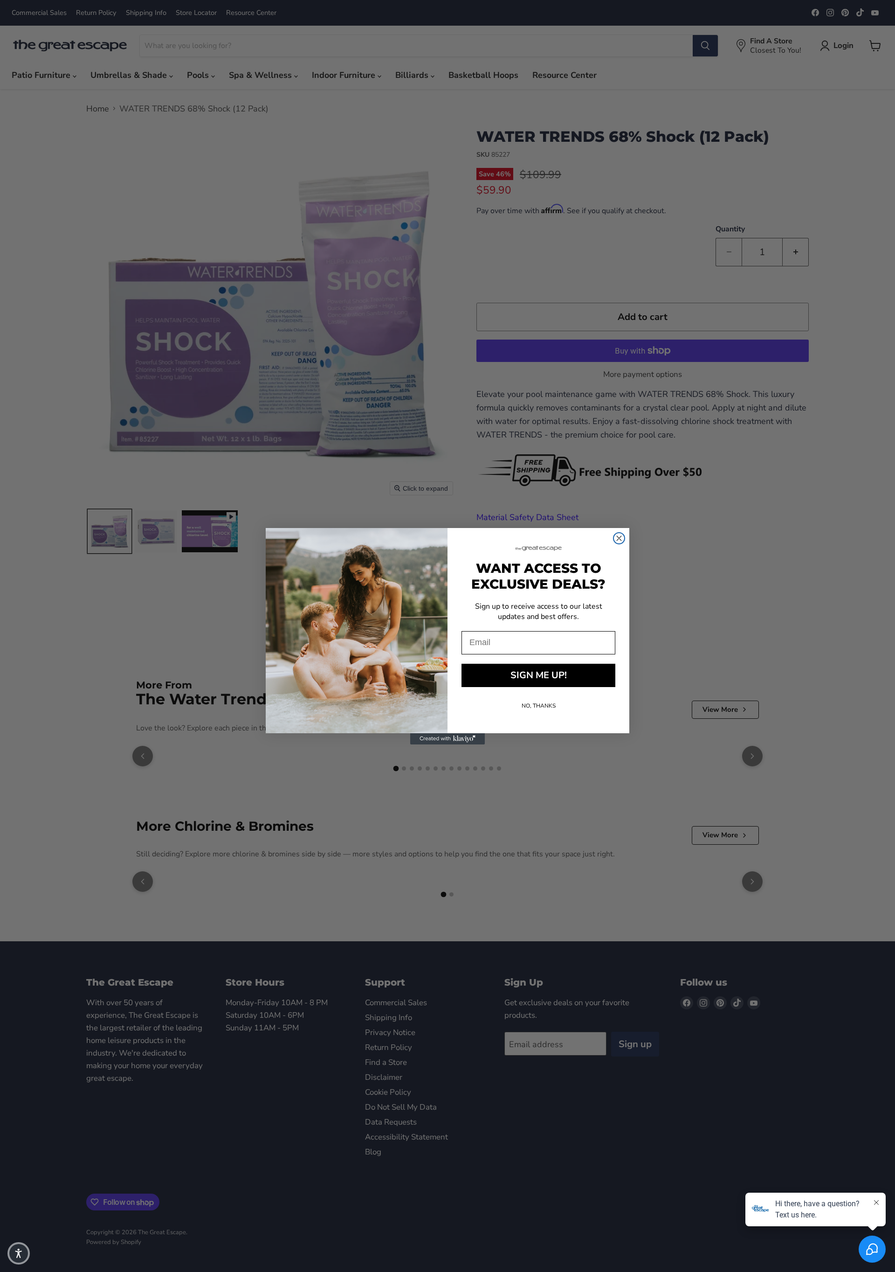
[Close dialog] (619, 538)
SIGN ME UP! (538, 675)
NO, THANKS (539, 705)
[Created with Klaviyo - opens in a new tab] (447, 738)
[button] (18, 1253)
